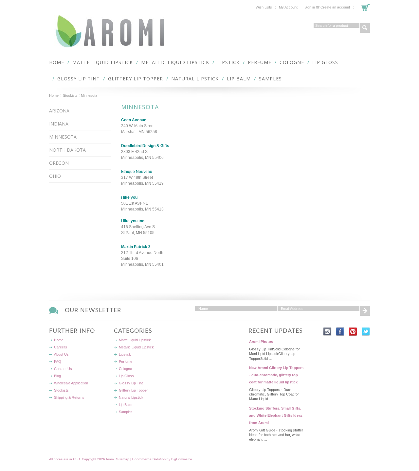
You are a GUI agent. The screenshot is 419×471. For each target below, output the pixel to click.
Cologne (292, 62)
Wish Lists (264, 7)
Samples (270, 79)
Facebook (340, 332)
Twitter (366, 332)
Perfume (259, 62)
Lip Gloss (325, 62)
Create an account (335, 7)
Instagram (327, 332)
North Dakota (67, 150)
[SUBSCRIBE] (365, 311)
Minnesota (63, 137)
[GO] (365, 28)
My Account (288, 7)
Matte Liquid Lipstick (102, 62)
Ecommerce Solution (149, 459)
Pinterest (353, 332)
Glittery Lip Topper (135, 79)
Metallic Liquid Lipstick (175, 62)
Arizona (59, 111)
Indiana (58, 124)
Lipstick (228, 62)
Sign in (309, 7)
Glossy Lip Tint (78, 79)
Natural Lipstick (195, 79)
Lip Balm (239, 79)
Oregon (59, 163)
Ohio (55, 176)
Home (54, 95)
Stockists (70, 95)
